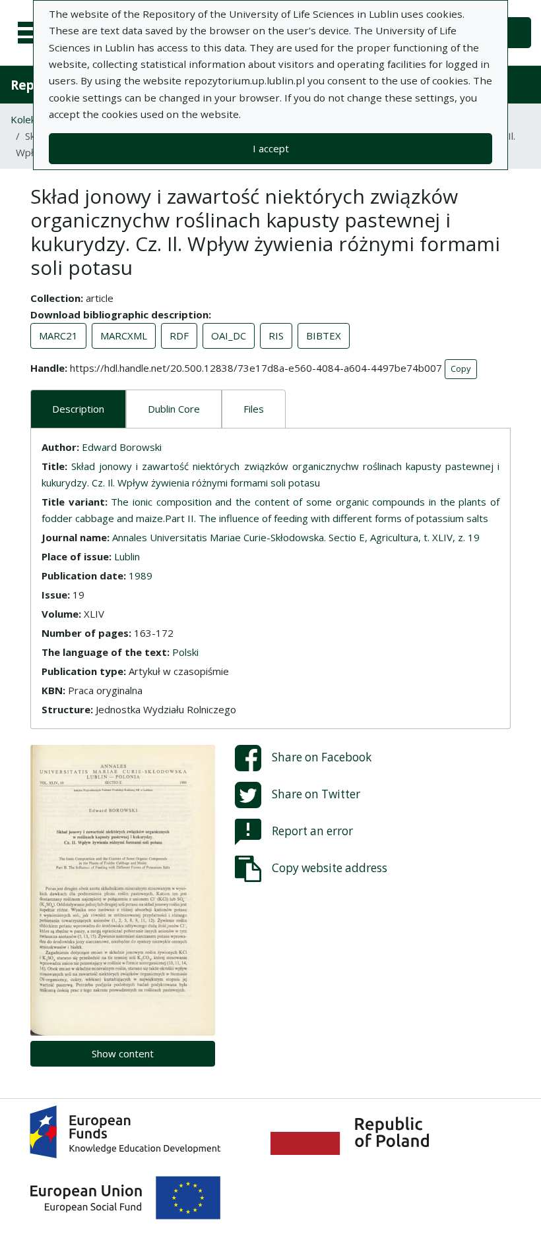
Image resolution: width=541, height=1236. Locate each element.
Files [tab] (253, 408)
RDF (179, 335)
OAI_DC (228, 335)
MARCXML (123, 335)
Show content (123, 1053)
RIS (276, 335)
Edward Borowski (122, 447)
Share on (321, 756)
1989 (140, 575)
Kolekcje (30, 119)
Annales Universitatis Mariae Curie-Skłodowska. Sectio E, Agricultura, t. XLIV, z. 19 (296, 537)
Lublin (127, 556)
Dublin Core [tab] (174, 408)
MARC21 (58, 335)
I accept (271, 148)
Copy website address (329, 867)
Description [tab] (78, 408)
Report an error (312, 830)
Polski (185, 652)
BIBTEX (323, 335)
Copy (461, 368)
